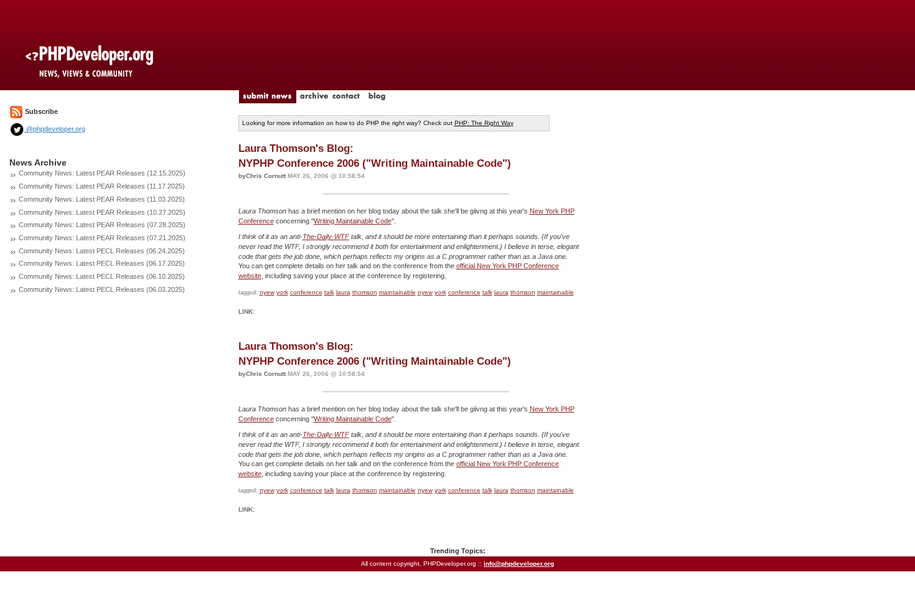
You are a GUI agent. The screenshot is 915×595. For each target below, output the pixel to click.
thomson (364, 292)
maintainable (397, 292)
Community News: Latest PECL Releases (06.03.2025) (102, 289)
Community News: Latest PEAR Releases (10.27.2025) (102, 212)
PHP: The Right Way (484, 122)
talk (329, 292)
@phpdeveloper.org (54, 129)
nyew (267, 292)
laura (343, 292)
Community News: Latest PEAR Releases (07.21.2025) (102, 237)
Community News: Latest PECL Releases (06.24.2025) (102, 251)
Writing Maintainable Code (353, 221)
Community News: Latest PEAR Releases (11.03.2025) (102, 199)
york (282, 292)
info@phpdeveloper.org (519, 563)
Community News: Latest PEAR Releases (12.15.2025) (102, 173)
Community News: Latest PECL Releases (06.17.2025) (102, 263)
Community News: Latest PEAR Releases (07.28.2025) (102, 224)
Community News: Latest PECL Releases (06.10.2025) (102, 276)
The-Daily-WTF (326, 236)
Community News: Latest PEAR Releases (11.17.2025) (102, 186)
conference (306, 292)
